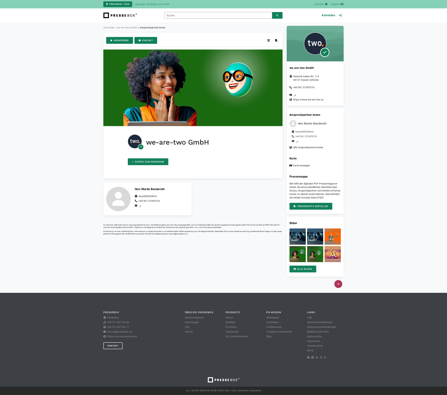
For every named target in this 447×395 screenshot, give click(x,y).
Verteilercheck (315, 345)
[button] (298, 236)
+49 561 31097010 (149, 201)
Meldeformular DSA (318, 331)
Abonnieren (121, 40)
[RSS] (317, 357)
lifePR (310, 350)
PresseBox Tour (119, 4)
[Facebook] (308, 357)
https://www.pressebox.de (122, 336)
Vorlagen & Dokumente (279, 331)
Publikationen (274, 327)
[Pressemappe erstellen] (276, 40)
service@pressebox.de (178, 234)
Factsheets (272, 322)
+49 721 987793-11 (118, 327)
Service (189, 331)
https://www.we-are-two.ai (308, 99)
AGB (309, 317)
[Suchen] (277, 15)
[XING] (325, 357)
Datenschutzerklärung (319, 322)
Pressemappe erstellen (312, 206)
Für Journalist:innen (237, 336)
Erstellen (230, 322)
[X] (321, 357)
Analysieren (232, 331)
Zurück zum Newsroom (149, 162)
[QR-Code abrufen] (268, 40)
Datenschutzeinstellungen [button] (321, 327)
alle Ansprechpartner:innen (308, 147)
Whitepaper (272, 317)
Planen (229, 317)
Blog (268, 336)
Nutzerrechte (314, 336)
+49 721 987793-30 (118, 322)
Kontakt (147, 40)
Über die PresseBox (199, 312)
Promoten (231, 327)
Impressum (313, 341)
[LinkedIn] (313, 357)
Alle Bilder (304, 269)
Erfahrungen (192, 322)
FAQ (187, 327)
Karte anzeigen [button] (301, 165)
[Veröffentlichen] (338, 284)
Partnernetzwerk (194, 317)
